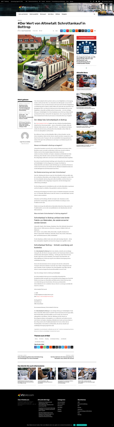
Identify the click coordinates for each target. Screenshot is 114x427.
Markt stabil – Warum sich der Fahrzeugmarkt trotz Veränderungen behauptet (86, 382)
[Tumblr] (85, 30)
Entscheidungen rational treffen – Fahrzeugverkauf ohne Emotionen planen (86, 108)
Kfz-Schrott (41, 338)
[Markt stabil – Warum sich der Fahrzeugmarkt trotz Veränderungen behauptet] (87, 374)
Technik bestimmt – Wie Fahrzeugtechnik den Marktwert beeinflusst (45, 382)
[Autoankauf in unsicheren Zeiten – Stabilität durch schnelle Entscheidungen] (67, 374)
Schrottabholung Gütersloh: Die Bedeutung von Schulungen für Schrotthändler (30, 357)
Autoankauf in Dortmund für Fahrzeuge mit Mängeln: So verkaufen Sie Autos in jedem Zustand (47, 409)
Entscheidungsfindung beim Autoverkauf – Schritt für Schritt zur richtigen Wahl (25, 124)
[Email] (79, 30)
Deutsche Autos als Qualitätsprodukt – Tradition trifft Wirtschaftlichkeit (85, 89)
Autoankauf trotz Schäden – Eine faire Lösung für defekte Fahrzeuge (85, 127)
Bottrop (36, 338)
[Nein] (112, 425)
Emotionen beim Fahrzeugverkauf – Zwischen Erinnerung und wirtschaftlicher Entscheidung (24, 107)
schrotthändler (63, 338)
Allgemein (20, 20)
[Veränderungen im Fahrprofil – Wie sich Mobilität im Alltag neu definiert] (86, 137)
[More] (95, 30)
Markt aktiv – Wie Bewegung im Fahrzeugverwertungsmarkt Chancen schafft (26, 116)
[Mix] (92, 30)
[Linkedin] (73, 30)
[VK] (69, 347)
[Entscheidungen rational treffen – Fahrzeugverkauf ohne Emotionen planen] (86, 99)
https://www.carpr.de (25, 143)
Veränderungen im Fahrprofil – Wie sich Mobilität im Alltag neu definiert (85, 146)
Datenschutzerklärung (81, 424)
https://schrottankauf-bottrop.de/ (45, 296)
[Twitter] (96, 1)
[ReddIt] (76, 30)
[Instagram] (93, 1)
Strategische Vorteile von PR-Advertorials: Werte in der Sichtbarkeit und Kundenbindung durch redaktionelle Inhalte (86, 60)
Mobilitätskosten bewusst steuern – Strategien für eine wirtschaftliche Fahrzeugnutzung (26, 382)
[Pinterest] (67, 30)
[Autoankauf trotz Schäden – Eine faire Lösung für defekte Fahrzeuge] (86, 118)
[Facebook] (90, 1)
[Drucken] (82, 30)
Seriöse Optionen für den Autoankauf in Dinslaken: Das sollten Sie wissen (62, 357)
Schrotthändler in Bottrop (39, 341)
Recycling (47, 338)
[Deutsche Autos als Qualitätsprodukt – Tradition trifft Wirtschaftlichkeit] (86, 80)
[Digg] (72, 347)
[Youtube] (99, 1)
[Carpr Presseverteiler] (19, 31)
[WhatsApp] (70, 30)
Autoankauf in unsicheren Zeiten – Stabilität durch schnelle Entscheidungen (66, 382)
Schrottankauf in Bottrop (42, 123)
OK (74, 424)
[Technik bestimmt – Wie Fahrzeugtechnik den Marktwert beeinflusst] (47, 374)
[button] (94, 14)
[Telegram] (88, 30)
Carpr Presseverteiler (26, 30)
